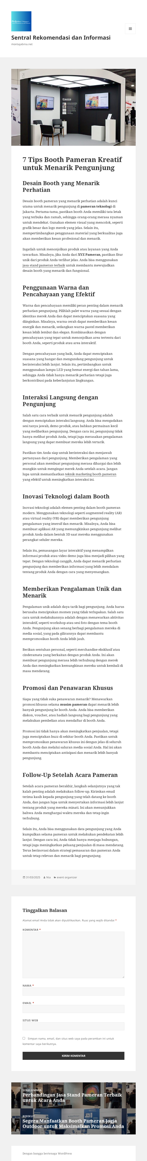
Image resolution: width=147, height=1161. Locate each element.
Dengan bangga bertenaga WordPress (47, 1153)
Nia (48, 877)
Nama (28, 985)
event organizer (67, 877)
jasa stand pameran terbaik (44, 265)
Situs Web (30, 1020)
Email (28, 1003)
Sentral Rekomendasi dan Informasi (61, 37)
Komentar (32, 929)
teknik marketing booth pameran (90, 474)
